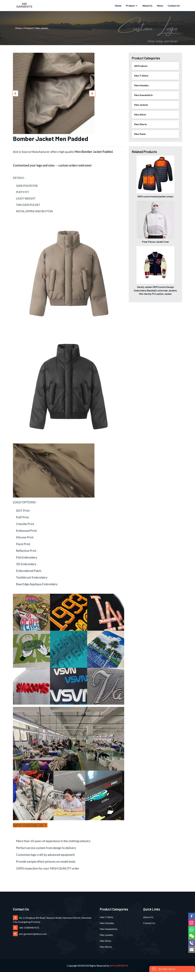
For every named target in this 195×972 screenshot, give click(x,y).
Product (130, 5)
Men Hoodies (141, 85)
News (160, 5)
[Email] (191, 949)
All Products (140, 65)
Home (118, 5)
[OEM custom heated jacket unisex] (155, 174)
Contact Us (174, 5)
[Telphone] (191, 942)
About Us (147, 5)
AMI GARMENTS (119, 965)
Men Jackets (41, 28)
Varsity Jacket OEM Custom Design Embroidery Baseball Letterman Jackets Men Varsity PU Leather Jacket (155, 290)
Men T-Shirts (141, 75)
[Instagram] (191, 922)
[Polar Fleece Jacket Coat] (155, 219)
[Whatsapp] (191, 929)
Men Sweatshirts (143, 95)
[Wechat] (191, 936)
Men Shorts (140, 124)
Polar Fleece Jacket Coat (155, 241)
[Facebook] (191, 916)
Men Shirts (140, 114)
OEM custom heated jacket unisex (155, 196)
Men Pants (140, 133)
